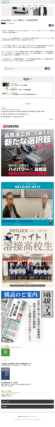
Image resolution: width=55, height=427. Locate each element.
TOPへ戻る (27, 103)
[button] (53, 2)
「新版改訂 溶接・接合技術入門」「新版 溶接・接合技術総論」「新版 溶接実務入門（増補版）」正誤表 (23, 111)
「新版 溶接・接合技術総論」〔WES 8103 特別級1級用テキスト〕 (15, 114)
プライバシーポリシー (33, 416)
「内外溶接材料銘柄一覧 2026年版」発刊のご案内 (13, 116)
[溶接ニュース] (27, 342)
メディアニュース (13, 5)
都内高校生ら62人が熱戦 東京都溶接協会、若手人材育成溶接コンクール (18, 282)
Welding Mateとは (17, 223)
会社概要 (4, 406)
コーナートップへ (27, 285)
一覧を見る (17, 221)
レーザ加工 (22, 5)
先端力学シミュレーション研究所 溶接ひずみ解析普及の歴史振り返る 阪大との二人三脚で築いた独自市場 (25, 218)
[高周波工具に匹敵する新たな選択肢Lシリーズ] (27, 176)
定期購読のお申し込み (6, 396)
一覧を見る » (51, 119)
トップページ (4, 5)
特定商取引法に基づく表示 (23, 416)
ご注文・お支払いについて (7, 394)
